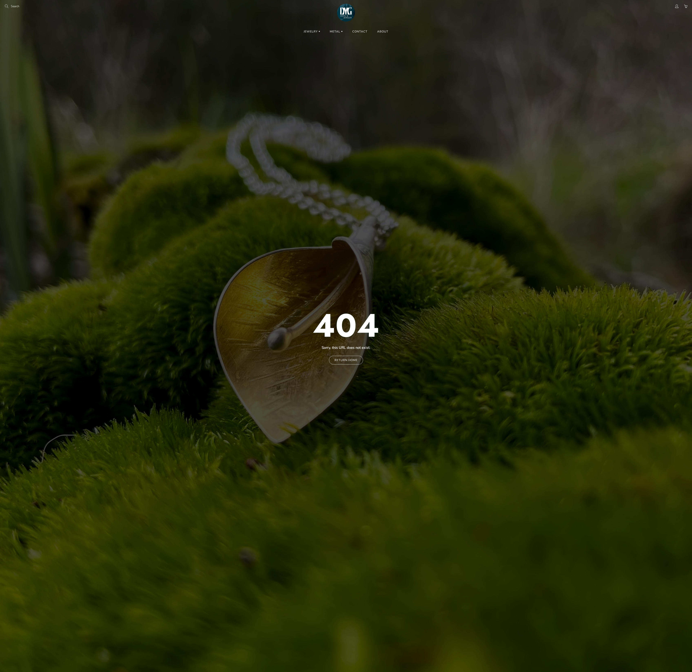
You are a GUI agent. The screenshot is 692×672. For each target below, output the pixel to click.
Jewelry (311, 32)
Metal (335, 32)
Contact (359, 32)
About (382, 32)
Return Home (346, 360)
